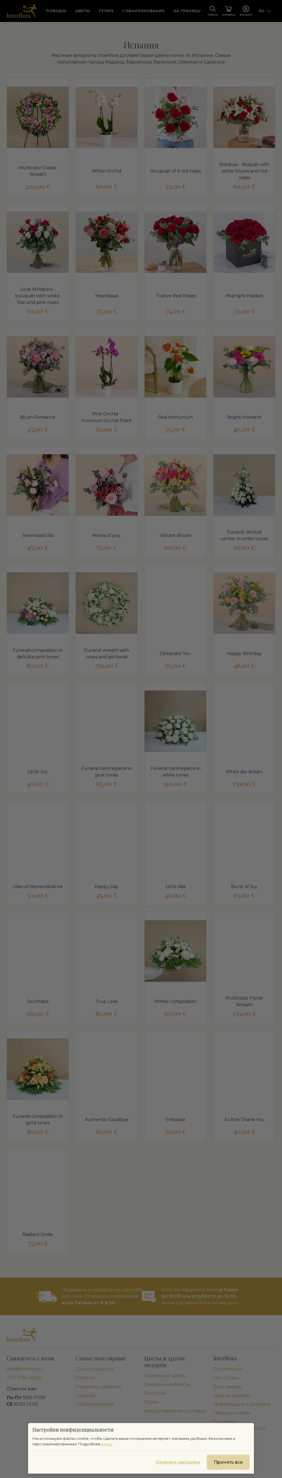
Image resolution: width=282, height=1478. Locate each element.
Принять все (228, 1462)
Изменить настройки (178, 1462)
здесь (106, 1444)
